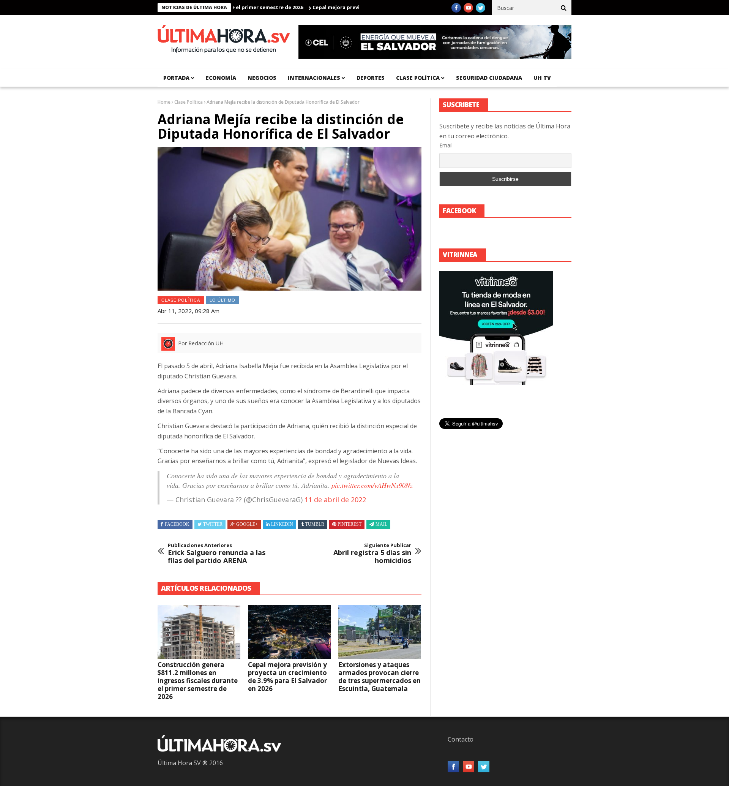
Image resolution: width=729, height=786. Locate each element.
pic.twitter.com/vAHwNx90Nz (372, 485)
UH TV (542, 77)
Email (446, 145)
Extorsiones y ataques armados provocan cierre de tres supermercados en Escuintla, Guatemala (379, 676)
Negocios (262, 77)
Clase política (418, 77)
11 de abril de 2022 (335, 499)
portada (176, 77)
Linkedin (282, 524)
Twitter (212, 524)
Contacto (460, 739)
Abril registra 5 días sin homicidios (372, 553)
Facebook (177, 524)
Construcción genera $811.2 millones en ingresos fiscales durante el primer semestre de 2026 (198, 680)
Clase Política (188, 102)
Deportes (371, 77)
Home (164, 102)
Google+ (247, 524)
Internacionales (314, 77)
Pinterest (349, 524)
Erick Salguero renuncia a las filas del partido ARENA (216, 553)
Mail (381, 524)
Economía (221, 77)
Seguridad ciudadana (489, 77)
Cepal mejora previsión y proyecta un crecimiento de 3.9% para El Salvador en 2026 (287, 676)
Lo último (222, 300)
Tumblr (314, 524)
